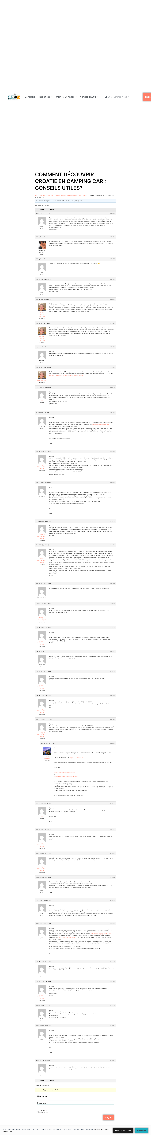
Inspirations (44, 97)
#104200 (112, 323)
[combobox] (122, 97)
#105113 (113, 603)
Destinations (30, 97)
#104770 (112, 521)
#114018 (113, 627)
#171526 (112, 981)
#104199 (112, 299)
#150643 (112, 829)
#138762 (112, 803)
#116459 (112, 743)
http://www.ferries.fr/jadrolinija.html (64, 772)
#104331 (112, 451)
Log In (108, 1117)
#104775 (112, 545)
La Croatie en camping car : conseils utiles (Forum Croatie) (66, 375)
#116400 (112, 719)
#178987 (112, 1060)
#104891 (112, 583)
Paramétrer (141, 1130)
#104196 (112, 237)
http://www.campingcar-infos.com (101, 934)
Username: (42, 1096)
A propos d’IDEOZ (88, 97)
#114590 (112, 695)
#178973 (112, 1025)
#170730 (112, 961)
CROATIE (86, 195)
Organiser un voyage (64, 97)
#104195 (112, 213)
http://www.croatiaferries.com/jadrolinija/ (66, 776)
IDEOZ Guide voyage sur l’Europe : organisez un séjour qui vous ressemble (56, 195)
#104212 (112, 413)
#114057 (112, 651)
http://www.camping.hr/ (76, 757)
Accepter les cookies (123, 1130)
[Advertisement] (61, 14)
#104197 (112, 259)
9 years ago (72, 201)
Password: (42, 1103)
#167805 (112, 853)
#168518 (112, 923)
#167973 (112, 877)
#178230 (112, 1005)
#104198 (112, 279)
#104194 (112, 367)
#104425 (112, 482)
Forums (80, 195)
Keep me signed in (43, 1111)
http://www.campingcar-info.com (101, 424)
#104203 (112, 387)
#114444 (112, 671)
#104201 (112, 347)
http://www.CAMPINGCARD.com (67, 937)
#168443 (112, 900)
